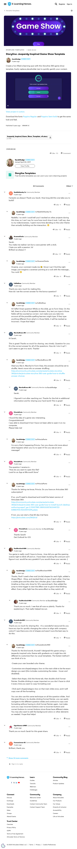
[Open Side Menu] (5, 4)
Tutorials (32, 783)
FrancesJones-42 (20, 742)
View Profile (25, 166)
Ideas (8, 810)
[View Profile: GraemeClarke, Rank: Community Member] (11, 238)
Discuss (9, 797)
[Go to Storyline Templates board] (10, 175)
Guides (32, 780)
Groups (9, 813)
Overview (10, 824)
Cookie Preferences (49, 844)
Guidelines (33, 801)
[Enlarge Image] (38, 90)
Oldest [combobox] (69, 186)
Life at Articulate (58, 816)
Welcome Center (35, 797)
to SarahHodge (51, 387)
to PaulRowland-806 (43, 570)
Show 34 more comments (18, 758)
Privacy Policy (11, 827)
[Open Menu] (71, 10)
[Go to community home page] (20, 4)
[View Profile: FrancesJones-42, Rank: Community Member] (11, 744)
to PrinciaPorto (41, 439)
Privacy (38, 844)
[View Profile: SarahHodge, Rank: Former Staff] (8, 60)
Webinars (33, 786)
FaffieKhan (17, 283)
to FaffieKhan (40, 303)
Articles (55, 780)
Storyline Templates (12, 10)
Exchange (10, 801)
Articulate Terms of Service (16, 837)
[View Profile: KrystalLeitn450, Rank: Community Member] (11, 621)
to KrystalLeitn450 (42, 645)
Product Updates (58, 783)
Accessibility (57, 810)
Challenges (33, 790)
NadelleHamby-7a (20, 192)
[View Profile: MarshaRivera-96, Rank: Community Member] (11, 334)
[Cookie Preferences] (3, 846)
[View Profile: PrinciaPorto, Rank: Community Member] (11, 413)
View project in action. (15, 112)
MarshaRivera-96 (20, 333)
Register (62, 4)
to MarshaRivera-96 (43, 360)
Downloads (10, 804)
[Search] (56, 4)
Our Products (57, 801)
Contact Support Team (37, 807)
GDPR (9, 830)
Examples (10, 807)
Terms (31, 844)
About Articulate (58, 797)
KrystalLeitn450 (19, 620)
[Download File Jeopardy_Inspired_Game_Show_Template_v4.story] (50, 137)
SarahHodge (16, 59)
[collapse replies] (4, 192)
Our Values (56, 804)
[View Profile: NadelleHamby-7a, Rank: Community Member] (11, 193)
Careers (55, 813)
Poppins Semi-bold (49, 116)
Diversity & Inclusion (59, 807)
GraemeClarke (19, 236)
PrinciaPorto (18, 412)
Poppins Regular (30, 116)
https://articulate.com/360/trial (24, 517)
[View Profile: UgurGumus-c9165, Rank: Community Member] (11, 727)
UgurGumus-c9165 (20, 725)
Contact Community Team (38, 804)
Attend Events (11, 816)
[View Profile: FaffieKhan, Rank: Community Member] (11, 285)
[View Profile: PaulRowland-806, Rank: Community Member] (11, 550)
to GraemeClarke (42, 261)
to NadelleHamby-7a (43, 212)
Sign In (69, 4)
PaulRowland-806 (20, 548)
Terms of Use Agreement (15, 834)
